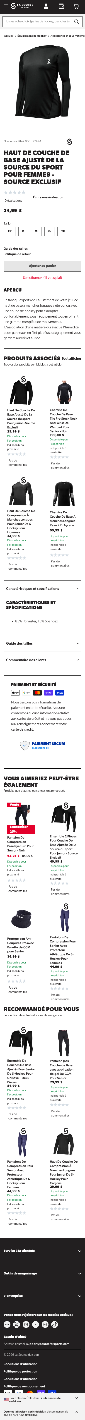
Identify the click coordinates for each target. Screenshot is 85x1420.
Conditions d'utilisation (20, 1364)
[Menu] (6, 6)
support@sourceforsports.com (47, 1344)
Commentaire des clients (26, 660)
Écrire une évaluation (48, 197)
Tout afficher (71, 358)
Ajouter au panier (42, 266)
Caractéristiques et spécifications (32, 588)
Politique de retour (17, 254)
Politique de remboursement (24, 1386)
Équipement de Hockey (31, 35)
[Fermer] (76, 1398)
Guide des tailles (16, 248)
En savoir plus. (29, 1414)
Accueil (8, 35)
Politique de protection (20, 1371)
